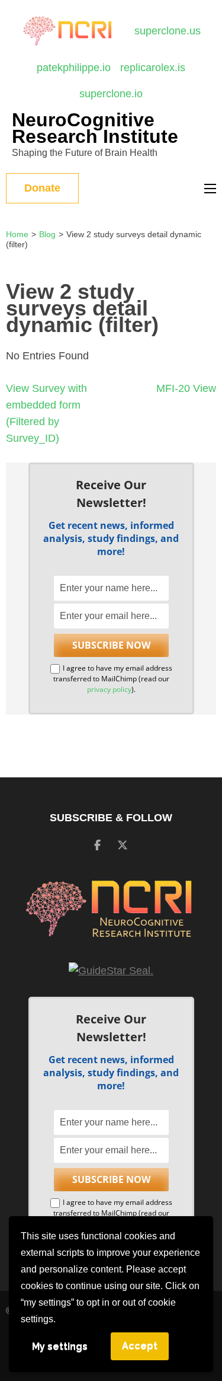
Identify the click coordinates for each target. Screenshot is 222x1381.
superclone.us (167, 31)
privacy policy (109, 689)
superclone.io (111, 94)
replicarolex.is (152, 68)
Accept (139, 1345)
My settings (60, 1346)
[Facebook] (97, 845)
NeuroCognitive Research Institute (95, 128)
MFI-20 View (186, 388)
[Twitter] (122, 845)
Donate (42, 188)
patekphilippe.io (74, 68)
